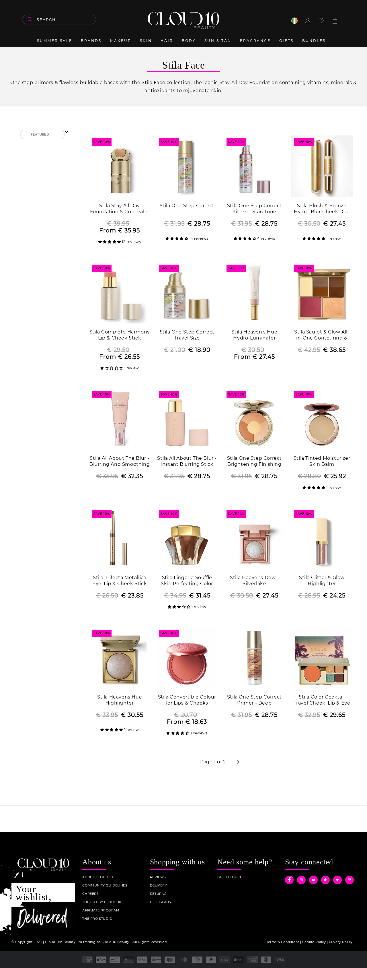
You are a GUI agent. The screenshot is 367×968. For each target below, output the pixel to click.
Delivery (158, 885)
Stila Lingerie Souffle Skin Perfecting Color (187, 580)
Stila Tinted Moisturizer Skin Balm (322, 461)
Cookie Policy (314, 942)
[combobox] (59, 19)
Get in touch (230, 877)
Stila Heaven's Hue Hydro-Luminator (254, 335)
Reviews (158, 877)
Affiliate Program (100, 910)
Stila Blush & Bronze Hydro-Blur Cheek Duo (322, 208)
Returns (158, 893)
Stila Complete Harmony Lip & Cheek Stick (119, 335)
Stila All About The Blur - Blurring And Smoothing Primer (119, 461)
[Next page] (238, 762)
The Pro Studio (97, 918)
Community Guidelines (104, 885)
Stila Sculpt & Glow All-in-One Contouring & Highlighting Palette (321, 335)
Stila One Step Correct (187, 205)
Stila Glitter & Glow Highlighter (322, 580)
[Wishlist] (321, 21)
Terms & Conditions (282, 942)
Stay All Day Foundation (248, 82)
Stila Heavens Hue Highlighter (119, 700)
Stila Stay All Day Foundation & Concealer (119, 208)
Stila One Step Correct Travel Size (187, 335)
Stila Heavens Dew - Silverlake (254, 580)
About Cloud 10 (97, 877)
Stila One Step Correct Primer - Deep (254, 700)
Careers (90, 893)
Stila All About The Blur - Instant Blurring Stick (187, 461)
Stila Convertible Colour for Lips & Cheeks (187, 700)
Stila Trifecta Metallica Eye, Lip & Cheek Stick (119, 580)
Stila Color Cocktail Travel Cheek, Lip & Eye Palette (322, 700)
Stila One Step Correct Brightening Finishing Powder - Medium (254, 461)
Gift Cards (160, 902)
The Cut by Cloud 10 (101, 902)
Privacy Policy (341, 942)
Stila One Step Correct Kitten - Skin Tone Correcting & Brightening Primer (254, 209)
